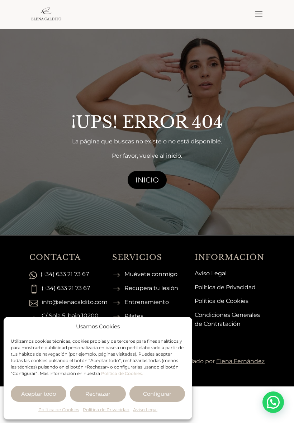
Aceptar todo (38, 393)
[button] (273, 402)
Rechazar (97, 393)
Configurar (157, 393)
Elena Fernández (240, 361)
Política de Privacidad (106, 409)
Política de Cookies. (122, 373)
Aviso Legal (145, 409)
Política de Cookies (58, 409)
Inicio (147, 180)
